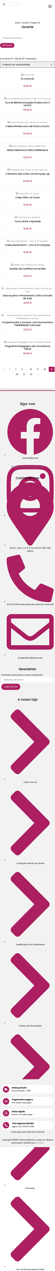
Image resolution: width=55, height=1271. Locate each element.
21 (24, 374)
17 (38, 369)
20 (17, 374)
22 (31, 374)
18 (45, 369)
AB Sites (40, 1142)
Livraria (25, 22)
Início (17, 22)
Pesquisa (7, 45)
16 (31, 369)
